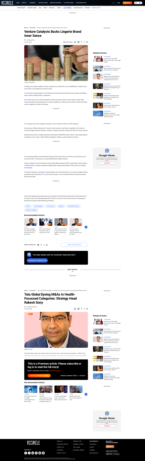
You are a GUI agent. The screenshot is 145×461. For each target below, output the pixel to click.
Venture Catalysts (33, 95)
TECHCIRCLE (93, 444)
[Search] (113, 3)
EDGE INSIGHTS (94, 453)
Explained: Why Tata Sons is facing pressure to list (75, 397)
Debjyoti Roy (31, 40)
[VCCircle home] (7, 3)
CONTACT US (60, 447)
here (78, 375)
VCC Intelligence (69, 2)
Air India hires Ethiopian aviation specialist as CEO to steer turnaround (60, 397)
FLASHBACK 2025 (78, 7)
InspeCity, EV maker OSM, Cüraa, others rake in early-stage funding (112, 60)
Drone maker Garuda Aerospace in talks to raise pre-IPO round (44, 230)
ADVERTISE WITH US (62, 444)
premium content (54, 371)
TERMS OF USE (77, 441)
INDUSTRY (51, 7)
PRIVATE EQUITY (21, 7)
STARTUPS (87, 7)
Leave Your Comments (74, 244)
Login (118, 2)
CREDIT (45, 7)
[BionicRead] (75, 42)
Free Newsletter (81, 2)
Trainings (32, 2)
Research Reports (55, 2)
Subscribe (127, 2)
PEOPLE (59, 7)
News (18, 2)
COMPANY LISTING (78, 444)
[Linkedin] (87, 42)
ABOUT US (60, 441)
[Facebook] (81, 42)
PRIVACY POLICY (61, 453)
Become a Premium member (39, 375)
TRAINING (92, 450)
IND (136, 3)
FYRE (72, 165)
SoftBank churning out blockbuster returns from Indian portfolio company (112, 115)
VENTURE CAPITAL (32, 7)
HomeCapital (28, 167)
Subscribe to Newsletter (37, 260)
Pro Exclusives (43, 2)
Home (26, 27)
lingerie (42, 172)
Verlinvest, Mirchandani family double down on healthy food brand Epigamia (111, 97)
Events (24, 2)
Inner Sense (27, 99)
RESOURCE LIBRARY (78, 450)
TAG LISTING (76, 447)
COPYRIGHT (60, 450)
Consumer (32, 27)
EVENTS (92, 447)
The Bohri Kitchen (29, 165)
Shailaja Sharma (32, 307)
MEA (140, 3)
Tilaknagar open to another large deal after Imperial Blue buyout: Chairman (112, 87)
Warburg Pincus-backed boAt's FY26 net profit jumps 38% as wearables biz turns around (111, 78)
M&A (40, 7)
